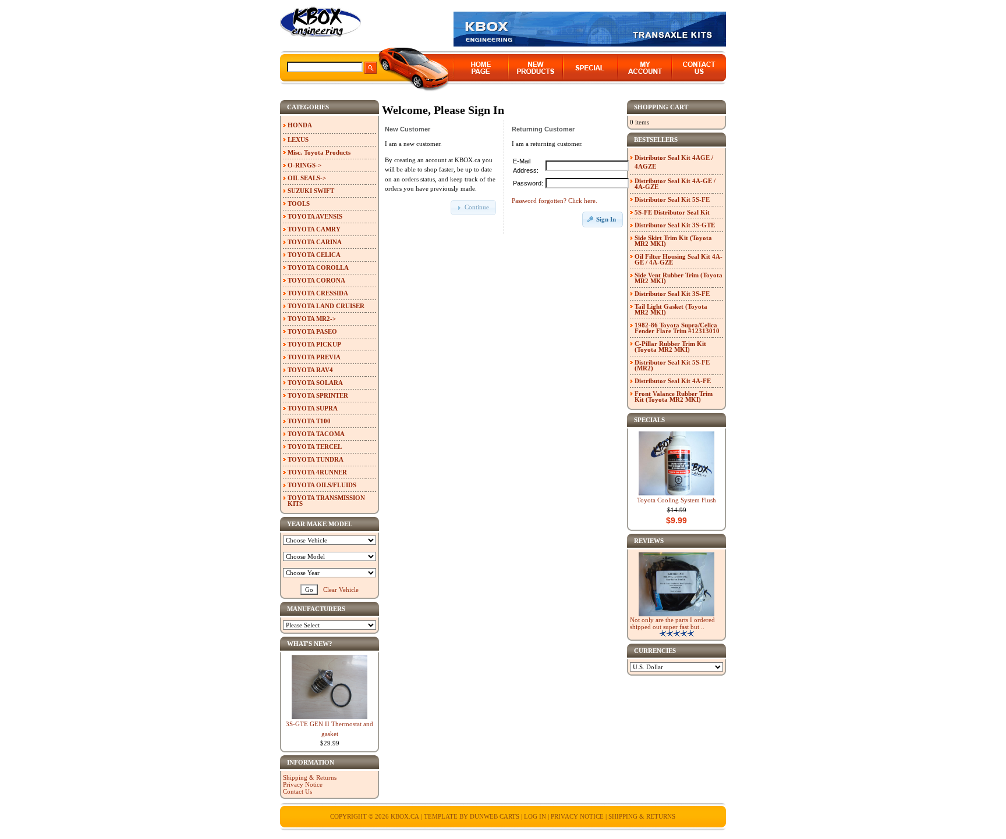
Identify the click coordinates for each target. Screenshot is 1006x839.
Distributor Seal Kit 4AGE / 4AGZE (674, 162)
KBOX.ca (405, 816)
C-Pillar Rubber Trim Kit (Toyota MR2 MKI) (670, 346)
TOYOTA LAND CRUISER (326, 305)
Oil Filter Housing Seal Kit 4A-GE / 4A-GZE (678, 259)
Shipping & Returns (309, 777)
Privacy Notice (303, 784)
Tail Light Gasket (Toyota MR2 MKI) (671, 309)
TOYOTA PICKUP (314, 344)
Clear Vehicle (341, 589)
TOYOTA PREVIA (314, 357)
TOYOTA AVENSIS (315, 216)
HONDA (300, 125)
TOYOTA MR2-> (312, 318)
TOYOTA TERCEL (315, 446)
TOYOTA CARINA (315, 241)
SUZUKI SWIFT (311, 190)
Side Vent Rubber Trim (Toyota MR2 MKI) (678, 278)
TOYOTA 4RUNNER (317, 472)
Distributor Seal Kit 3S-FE (672, 293)
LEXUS (298, 139)
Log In (535, 816)
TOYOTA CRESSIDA (318, 293)
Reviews (649, 540)
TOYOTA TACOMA (316, 433)
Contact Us (297, 791)
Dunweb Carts (495, 816)
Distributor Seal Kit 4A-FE (673, 380)
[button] (473, 207)
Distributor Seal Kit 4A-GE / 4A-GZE (675, 183)
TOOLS (299, 203)
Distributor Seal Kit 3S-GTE (675, 225)
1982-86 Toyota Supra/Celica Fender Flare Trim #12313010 (677, 328)
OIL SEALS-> (307, 177)
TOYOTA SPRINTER (318, 395)
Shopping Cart (661, 106)
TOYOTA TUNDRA (315, 459)
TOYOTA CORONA (316, 280)
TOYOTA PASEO (312, 331)
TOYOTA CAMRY (314, 229)
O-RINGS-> (304, 165)
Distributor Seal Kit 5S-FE (672, 199)
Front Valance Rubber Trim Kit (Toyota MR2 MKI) (674, 396)
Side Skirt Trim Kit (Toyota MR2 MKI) (673, 240)
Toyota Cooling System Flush (676, 500)
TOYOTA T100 (309, 420)
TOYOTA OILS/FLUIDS (322, 484)
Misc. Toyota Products (319, 152)
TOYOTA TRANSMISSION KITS (326, 500)
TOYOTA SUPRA (313, 408)
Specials (649, 419)
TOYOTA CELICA (314, 254)
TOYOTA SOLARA (315, 382)
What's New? (309, 643)
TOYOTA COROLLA (318, 267)
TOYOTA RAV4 (310, 369)
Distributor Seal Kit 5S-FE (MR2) (672, 365)
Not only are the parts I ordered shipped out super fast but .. (672, 623)
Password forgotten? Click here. (554, 200)
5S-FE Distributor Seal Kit (672, 212)
